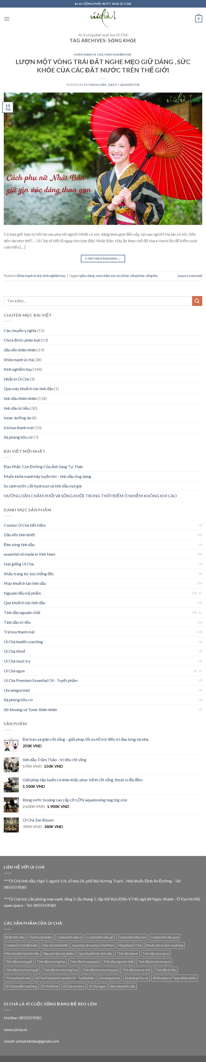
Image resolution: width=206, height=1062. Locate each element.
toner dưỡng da (17, 417)
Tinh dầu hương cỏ (155, 954)
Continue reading (103, 258)
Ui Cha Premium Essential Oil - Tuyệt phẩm (41, 680)
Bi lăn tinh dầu (15, 937)
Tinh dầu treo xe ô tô (136, 970)
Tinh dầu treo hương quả (100, 970)
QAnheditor (130, 84)
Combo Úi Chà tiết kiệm (25, 525)
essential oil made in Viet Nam (29, 554)
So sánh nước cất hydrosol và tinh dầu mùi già (43, 485)
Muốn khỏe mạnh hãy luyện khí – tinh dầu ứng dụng (47, 476)
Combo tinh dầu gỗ (100, 937)
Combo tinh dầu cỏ (70, 937)
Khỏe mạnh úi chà (88, 54)
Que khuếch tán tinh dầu (24, 602)
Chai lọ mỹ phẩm (40, 937)
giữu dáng (87, 276)
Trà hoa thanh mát (19, 631)
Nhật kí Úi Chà (16, 379)
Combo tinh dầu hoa (132, 937)
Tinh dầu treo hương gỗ (21, 970)
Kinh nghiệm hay (118, 54)
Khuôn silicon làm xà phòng (164, 945)
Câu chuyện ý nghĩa (20, 330)
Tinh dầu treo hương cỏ (154, 962)
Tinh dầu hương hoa (51, 962)
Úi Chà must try (17, 661)
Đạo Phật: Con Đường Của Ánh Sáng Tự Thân (43, 466)
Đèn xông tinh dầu (19, 544)
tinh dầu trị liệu (16, 408)
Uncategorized (17, 690)
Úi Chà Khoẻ (14, 651)
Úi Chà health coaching (23, 641)
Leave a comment (190, 276)
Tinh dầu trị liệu (17, 622)
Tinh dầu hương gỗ (18, 962)
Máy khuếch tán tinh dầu (25, 583)
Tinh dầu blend (127, 954)
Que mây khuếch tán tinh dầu (28, 388)
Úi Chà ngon (14, 670)
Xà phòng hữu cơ (18, 437)
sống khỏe (137, 276)
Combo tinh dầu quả (164, 937)
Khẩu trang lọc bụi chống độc (29, 573)
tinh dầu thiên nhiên (20, 398)
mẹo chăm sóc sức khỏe (112, 276)
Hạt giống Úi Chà (19, 563)
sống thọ (152, 276)
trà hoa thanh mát (19, 427)
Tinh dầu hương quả (84, 962)
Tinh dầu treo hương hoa (60, 970)
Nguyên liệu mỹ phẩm (22, 593)
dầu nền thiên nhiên (20, 349)
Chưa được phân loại (22, 340)
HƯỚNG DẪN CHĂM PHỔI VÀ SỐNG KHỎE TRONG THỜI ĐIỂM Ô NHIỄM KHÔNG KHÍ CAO (90, 495)
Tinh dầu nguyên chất (22, 612)
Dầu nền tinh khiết (19, 534)
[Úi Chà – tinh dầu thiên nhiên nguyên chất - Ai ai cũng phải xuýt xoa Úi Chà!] (103, 19)
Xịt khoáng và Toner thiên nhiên (30, 709)
